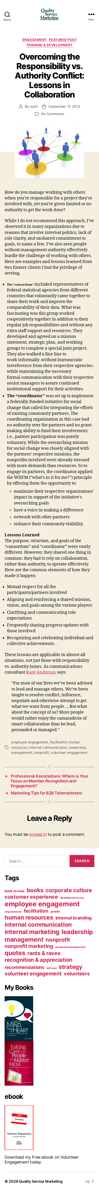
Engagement (34, 40)
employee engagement (29, 742)
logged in (38, 834)
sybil (34, 106)
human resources (29, 917)
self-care (52, 968)
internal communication (48, 747)
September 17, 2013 (64, 106)
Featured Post (63, 40)
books (35, 890)
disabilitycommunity (72, 897)
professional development (70, 947)
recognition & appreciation (39, 959)
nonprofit (41, 752)
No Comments (52, 114)
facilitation (58, 742)
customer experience (31, 897)
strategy (70, 966)
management (21, 752)
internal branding (73, 918)
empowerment (13, 911)
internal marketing (32, 932)
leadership (77, 747)
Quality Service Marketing (40, 1181)
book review (14, 891)
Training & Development (49, 45)
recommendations (24, 967)
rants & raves (44, 953)
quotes (15, 952)
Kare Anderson (41, 672)
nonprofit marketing (29, 946)
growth (55, 911)
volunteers (77, 974)
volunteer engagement (69, 752)
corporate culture (69, 890)
